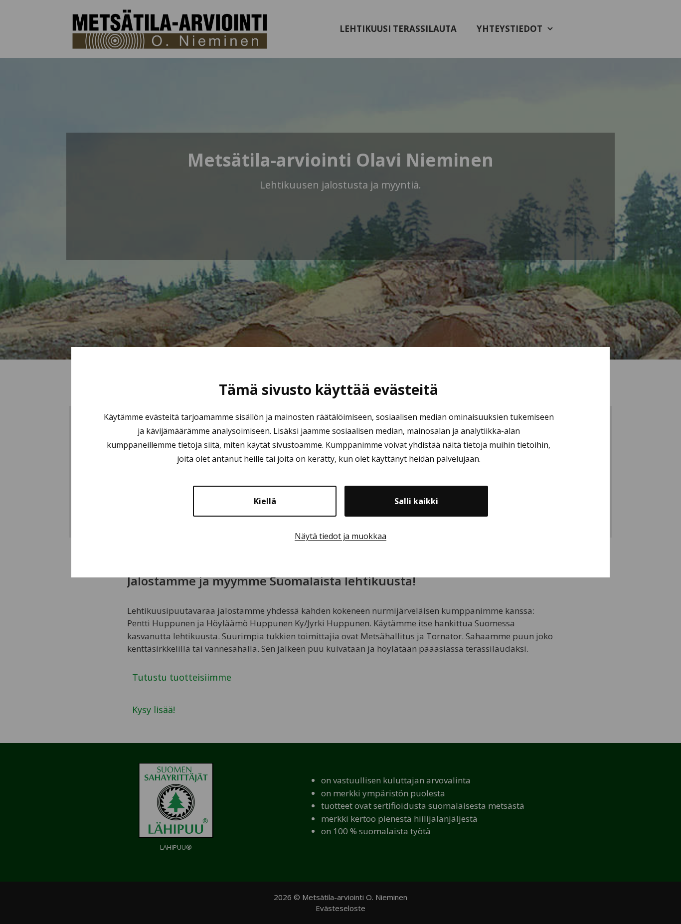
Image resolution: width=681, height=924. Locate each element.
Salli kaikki (416, 501)
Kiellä (265, 501)
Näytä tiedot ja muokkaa (340, 536)
